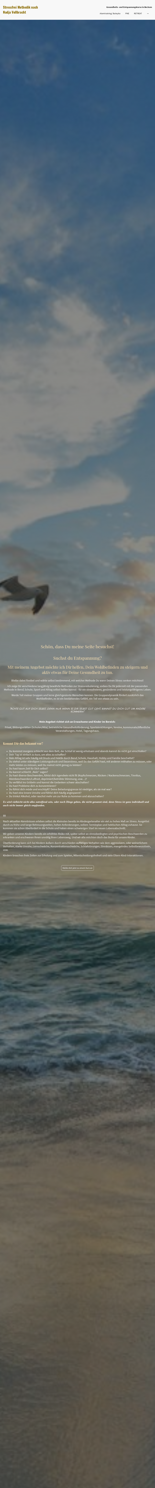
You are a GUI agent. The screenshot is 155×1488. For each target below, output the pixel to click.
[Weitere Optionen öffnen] (148, 13)
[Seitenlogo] (27, 17)
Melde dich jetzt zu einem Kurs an (77, 868)
